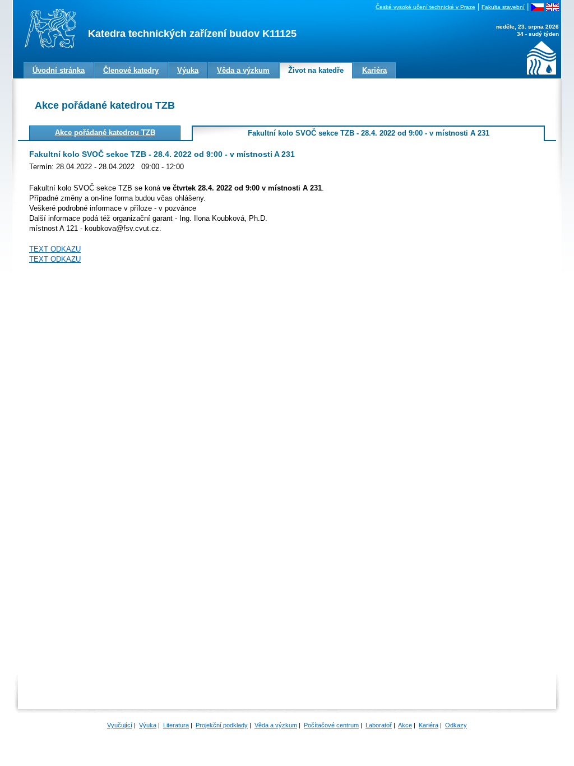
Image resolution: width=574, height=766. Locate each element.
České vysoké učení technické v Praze (425, 7)
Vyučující (119, 725)
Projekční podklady (222, 725)
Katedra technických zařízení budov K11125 (192, 33)
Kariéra (428, 725)
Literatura (176, 725)
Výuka (147, 725)
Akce (405, 725)
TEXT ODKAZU (55, 249)
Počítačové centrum (331, 725)
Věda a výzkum (275, 725)
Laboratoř (378, 725)
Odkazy (456, 725)
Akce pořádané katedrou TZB (105, 132)
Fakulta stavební (503, 7)
